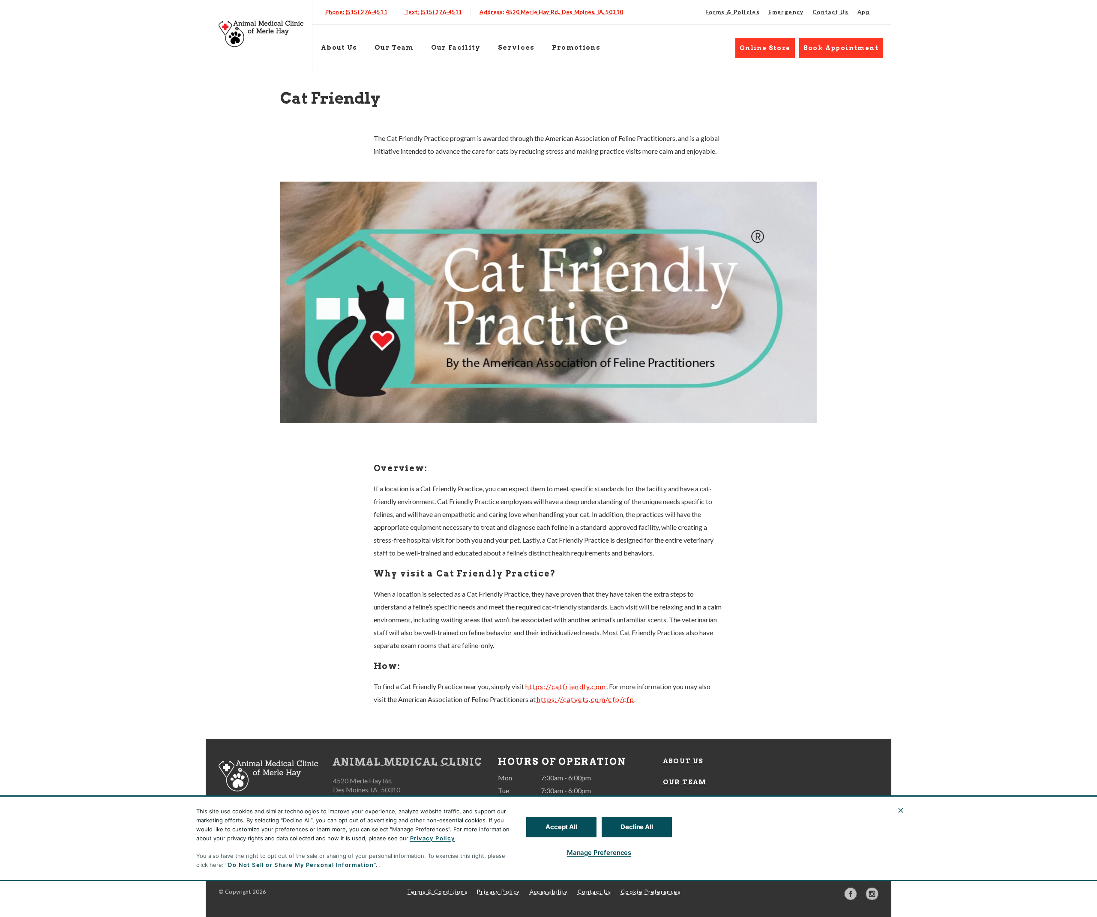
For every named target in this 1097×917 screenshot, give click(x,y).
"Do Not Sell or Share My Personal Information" (300, 864)
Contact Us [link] (830, 12)
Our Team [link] (394, 47)
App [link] (863, 12)
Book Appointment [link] (840, 48)
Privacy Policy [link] (498, 891)
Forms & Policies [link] (732, 12)
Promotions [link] (576, 47)
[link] (261, 34)
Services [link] (516, 47)
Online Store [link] (765, 48)
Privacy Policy (432, 838)
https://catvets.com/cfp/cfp (586, 699)
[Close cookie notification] (900, 810)
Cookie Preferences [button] (650, 891)
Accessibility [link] (549, 891)
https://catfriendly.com (565, 686)
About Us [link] (339, 47)
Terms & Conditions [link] (437, 891)
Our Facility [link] (456, 47)
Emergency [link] (786, 12)
